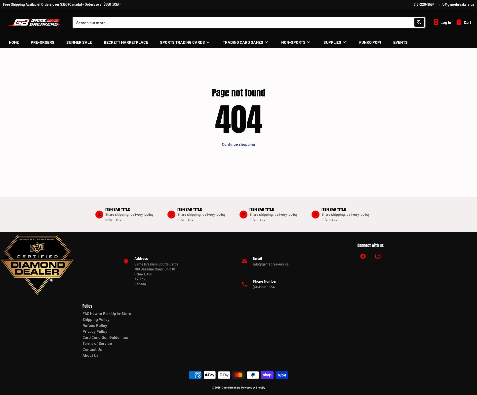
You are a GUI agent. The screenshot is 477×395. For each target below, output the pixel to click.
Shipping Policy (96, 319)
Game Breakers (231, 387)
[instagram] (377, 256)
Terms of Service (97, 343)
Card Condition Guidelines (105, 337)
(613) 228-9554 (424, 4)
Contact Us (92, 349)
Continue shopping (238, 144)
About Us (90, 355)
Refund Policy (94, 325)
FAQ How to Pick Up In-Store (106, 313)
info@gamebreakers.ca (456, 4)
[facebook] (363, 256)
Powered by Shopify (253, 387)
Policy (87, 306)
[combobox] (249, 22)
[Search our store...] (419, 22)
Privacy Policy (94, 331)
